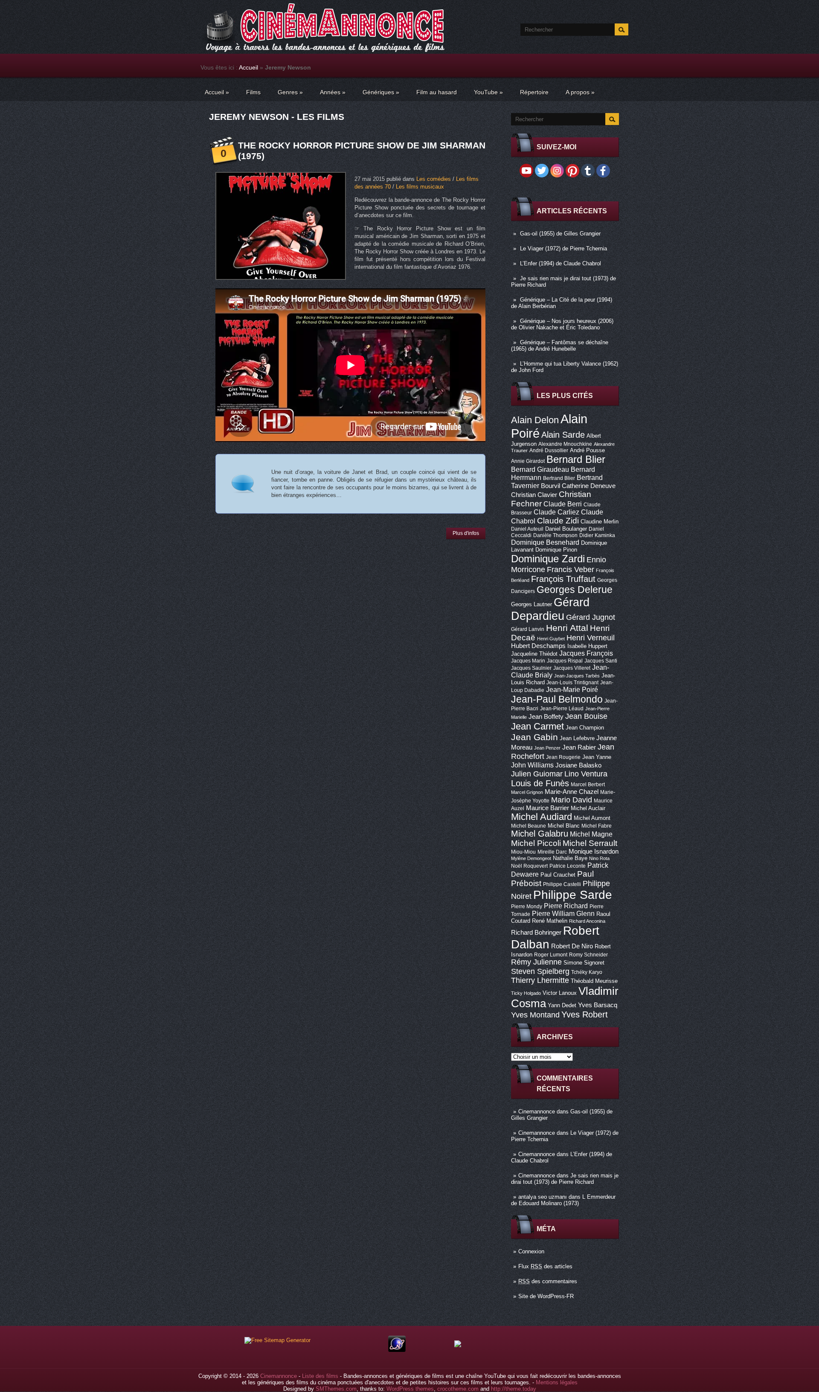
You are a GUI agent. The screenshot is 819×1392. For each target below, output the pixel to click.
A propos (580, 92)
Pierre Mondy (526, 907)
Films (253, 92)
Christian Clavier (534, 494)
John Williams (532, 765)
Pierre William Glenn (563, 913)
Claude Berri (562, 504)
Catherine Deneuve (589, 485)
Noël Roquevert (529, 866)
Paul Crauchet (557, 875)
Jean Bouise (586, 716)
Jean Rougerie (563, 757)
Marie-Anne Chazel (571, 791)
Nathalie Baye (570, 858)
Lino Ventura (585, 773)
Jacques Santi (600, 661)
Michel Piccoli (536, 843)
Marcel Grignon (527, 792)
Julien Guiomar (537, 774)
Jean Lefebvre (577, 738)
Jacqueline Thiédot (534, 654)
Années (333, 92)
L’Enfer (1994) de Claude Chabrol (560, 263)
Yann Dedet (562, 1005)
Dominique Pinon (556, 549)
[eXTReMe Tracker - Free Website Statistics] (397, 1350)
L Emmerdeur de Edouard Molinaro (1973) (563, 1200)
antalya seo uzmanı (542, 1197)
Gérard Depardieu (550, 609)
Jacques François (586, 653)
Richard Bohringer (536, 932)
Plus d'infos (466, 533)
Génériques (381, 92)
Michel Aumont (592, 818)
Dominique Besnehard (545, 542)
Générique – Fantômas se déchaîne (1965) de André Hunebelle (559, 345)
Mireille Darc (552, 852)
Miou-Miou (523, 852)
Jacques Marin (528, 661)
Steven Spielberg (540, 971)
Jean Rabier (579, 747)
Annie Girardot (528, 461)
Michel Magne (591, 834)
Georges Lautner (531, 604)
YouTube (488, 92)
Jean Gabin (534, 737)
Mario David (571, 799)
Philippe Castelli (562, 884)
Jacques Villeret (571, 668)
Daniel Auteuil (527, 529)
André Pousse (587, 450)
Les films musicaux (420, 186)
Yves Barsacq (597, 1005)
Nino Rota (599, 858)
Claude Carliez (556, 512)
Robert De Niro (572, 946)
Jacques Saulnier (531, 668)
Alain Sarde (563, 434)
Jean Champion (585, 727)
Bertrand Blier (559, 478)
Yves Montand (535, 1014)
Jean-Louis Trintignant (572, 683)
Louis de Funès (540, 783)
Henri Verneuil (590, 638)
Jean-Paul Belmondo (557, 699)
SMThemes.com (336, 1389)
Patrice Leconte (567, 866)
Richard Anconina (587, 921)
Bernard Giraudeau (540, 469)
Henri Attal (567, 628)
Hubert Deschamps (538, 645)
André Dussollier (548, 450)
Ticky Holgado (526, 993)
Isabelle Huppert (587, 646)
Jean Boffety (546, 716)
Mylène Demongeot (531, 858)
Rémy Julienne (536, 962)
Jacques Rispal (565, 661)
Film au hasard (436, 92)
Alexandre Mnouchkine (565, 444)
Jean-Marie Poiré (572, 689)
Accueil (248, 67)
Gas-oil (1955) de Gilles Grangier (560, 233)
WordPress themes (410, 1389)
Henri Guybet (551, 638)
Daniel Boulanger (566, 529)
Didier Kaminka (597, 535)
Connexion (531, 1251)
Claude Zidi (558, 520)
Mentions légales (557, 1382)
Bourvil (550, 485)
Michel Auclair (588, 808)
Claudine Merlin (600, 521)
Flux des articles (545, 1266)
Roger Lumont (550, 955)
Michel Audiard (541, 816)
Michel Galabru (539, 833)
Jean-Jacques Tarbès (577, 675)
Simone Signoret (583, 962)
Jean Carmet (537, 726)
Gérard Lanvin (527, 629)
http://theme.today (513, 1389)
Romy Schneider (588, 955)
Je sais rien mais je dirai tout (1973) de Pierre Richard (565, 1178)
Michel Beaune (528, 826)
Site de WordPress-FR (546, 1296)
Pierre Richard (566, 906)
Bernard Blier (575, 459)
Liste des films (320, 1376)
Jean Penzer (547, 747)
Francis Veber (570, 569)
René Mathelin (549, 921)
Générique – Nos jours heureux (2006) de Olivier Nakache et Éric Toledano (562, 324)
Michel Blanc (564, 825)
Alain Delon (535, 420)
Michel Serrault (590, 843)
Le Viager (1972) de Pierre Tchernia (563, 248)
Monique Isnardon (594, 851)
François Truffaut (563, 579)
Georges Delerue (575, 589)
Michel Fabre (596, 826)
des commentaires (547, 1281)
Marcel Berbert (588, 785)
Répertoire (534, 92)
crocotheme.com (458, 1389)
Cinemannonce (536, 1111)
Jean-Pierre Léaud (562, 709)
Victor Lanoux (560, 993)
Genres (290, 92)
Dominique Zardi (548, 558)
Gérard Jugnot (590, 617)
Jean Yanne (596, 757)
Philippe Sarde (572, 894)
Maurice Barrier (547, 808)
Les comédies (433, 179)
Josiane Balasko (578, 765)
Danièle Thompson (555, 535)
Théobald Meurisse (594, 981)
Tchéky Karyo (586, 972)
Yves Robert (584, 1014)
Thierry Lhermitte (540, 980)
